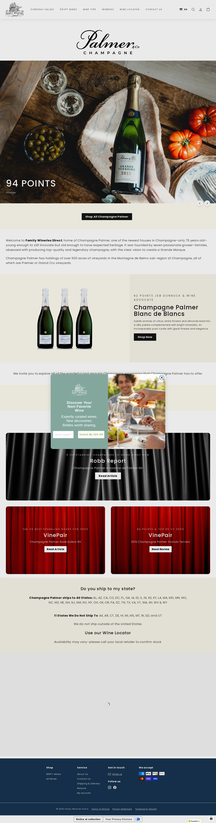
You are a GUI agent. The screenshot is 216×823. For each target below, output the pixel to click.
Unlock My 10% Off (91, 434)
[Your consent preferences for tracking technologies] (211, 818)
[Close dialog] (161, 377)
